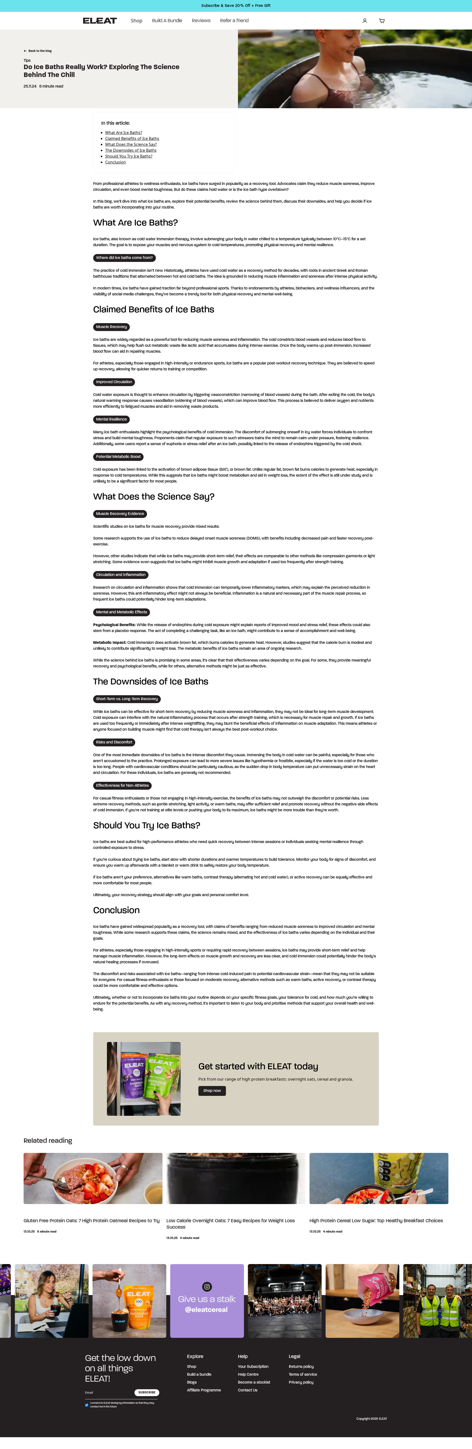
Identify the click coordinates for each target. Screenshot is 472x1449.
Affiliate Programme (204, 1390)
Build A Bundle (167, 20)
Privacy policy (301, 1383)
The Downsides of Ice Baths (131, 150)
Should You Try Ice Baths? (128, 156)
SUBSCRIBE (146, 1392)
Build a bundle (199, 1375)
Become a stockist (254, 1383)
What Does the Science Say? (131, 144)
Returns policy (301, 1367)
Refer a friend (234, 20)
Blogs (192, 1383)
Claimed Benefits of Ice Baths (132, 138)
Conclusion (115, 162)
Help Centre (248, 1375)
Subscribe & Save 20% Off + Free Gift (235, 6)
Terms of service (303, 1375)
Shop (136, 20)
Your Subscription (253, 1367)
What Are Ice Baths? (123, 132)
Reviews (201, 20)
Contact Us (247, 1390)
